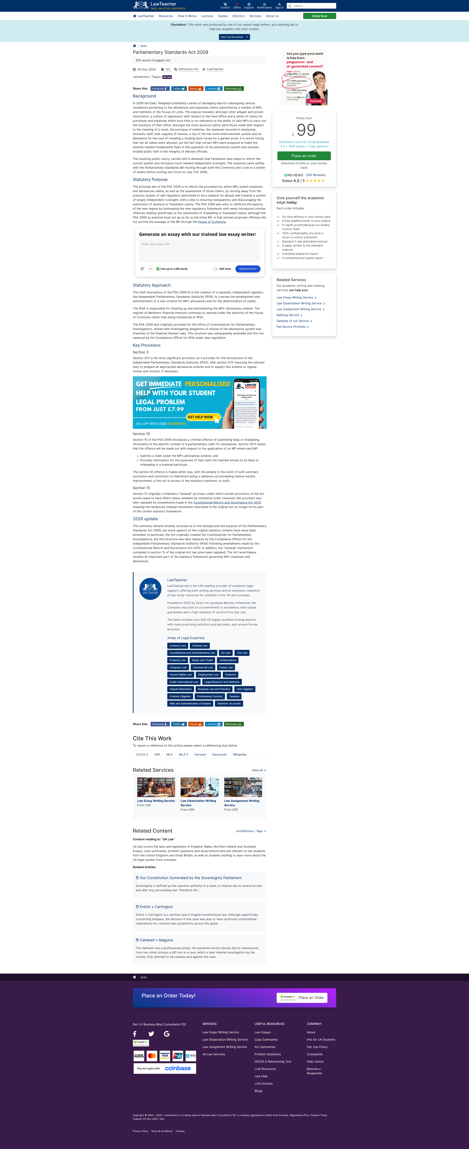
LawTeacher (145, 16)
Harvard (200, 754)
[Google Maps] (167, 1033)
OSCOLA (238, 16)
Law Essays (263, 1032)
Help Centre (315, 1061)
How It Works (187, 16)
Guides (223, 16)
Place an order (304, 156)
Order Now (319, 16)
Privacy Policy (140, 1131)
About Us (272, 16)
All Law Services (213, 1054)
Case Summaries (266, 1039)
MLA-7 (183, 754)
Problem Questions (268, 1054)
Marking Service (288, 315)
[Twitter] (151, 1033)
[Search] (290, 6)
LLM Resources (265, 1069)
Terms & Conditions (162, 1131)
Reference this (189, 69)
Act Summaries (265, 1047)
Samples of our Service (293, 321)
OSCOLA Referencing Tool (273, 1061)
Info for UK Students (321, 1039)
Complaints (315, 1054)
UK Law (167, 77)
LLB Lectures (264, 1083)
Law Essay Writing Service (295, 297)
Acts (144, 46)
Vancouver (219, 754)
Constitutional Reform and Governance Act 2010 (227, 502)
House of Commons (212, 222)
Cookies (180, 1131)
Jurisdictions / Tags (250, 831)
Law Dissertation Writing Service (300, 303)
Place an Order (311, 997)
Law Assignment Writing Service (299, 309)
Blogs (258, 1091)
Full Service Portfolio (291, 326)
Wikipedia (239, 754)
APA (157, 754)
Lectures (207, 16)
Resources (166, 16)
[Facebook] (136, 1033)
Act (168, 69)
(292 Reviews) (316, 175)
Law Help (261, 1076)
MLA (169, 754)
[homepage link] (134, 46)
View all (258, 770)
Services (255, 16)
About (311, 1032)
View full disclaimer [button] (232, 36)
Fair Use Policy (317, 1047)
